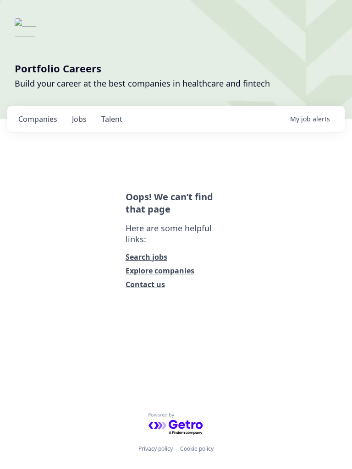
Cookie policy (197, 449)
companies (37, 119)
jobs (79, 119)
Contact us (145, 284)
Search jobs (146, 257)
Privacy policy (155, 449)
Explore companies (160, 271)
